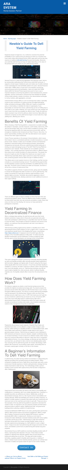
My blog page (12, 38)
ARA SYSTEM (9, 5)
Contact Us (26, 447)
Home (5, 38)
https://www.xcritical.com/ (12, 233)
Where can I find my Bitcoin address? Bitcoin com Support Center (15, 457)
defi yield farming (22, 60)
